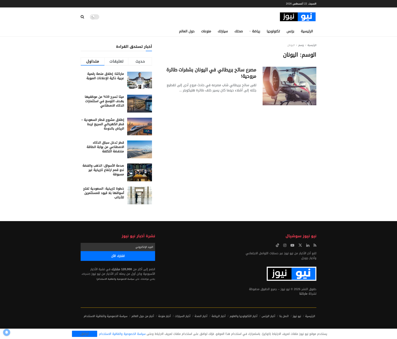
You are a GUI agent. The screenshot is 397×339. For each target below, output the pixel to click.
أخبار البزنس (268, 316)
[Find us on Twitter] (300, 245)
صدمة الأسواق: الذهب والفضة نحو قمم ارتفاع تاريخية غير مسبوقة (103, 170)
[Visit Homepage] (297, 17)
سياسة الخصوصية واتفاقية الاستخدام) (115, 279)
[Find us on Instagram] (284, 245)
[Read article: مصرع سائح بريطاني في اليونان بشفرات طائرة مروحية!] (289, 86)
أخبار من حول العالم (143, 316)
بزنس (290, 31)
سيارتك (223, 31)
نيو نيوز (297, 316)
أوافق (84, 334)
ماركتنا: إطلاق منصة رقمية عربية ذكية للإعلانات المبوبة (105, 76)
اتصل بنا (284, 316)
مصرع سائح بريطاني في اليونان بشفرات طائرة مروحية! (211, 73)
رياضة (256, 31)
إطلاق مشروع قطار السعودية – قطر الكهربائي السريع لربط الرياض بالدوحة (102, 124)
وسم (301, 45)
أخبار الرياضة (219, 316)
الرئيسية (307, 31)
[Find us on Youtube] (292, 245)
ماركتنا (303, 294)
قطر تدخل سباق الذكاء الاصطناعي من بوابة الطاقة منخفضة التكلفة (105, 147)
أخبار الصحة (201, 316)
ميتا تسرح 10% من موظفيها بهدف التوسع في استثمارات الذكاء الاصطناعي (104, 101)
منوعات (206, 31)
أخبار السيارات (182, 316)
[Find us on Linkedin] (307, 245)
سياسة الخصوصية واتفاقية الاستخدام (105, 316)
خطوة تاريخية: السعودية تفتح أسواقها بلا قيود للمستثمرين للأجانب (103, 193)
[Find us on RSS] (314, 245)
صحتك (238, 31)
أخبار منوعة (164, 316)
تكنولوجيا (273, 31)
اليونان (291, 45)
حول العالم (187, 31)
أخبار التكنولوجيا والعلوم (243, 316)
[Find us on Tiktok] (277, 245)
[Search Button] (82, 17)
